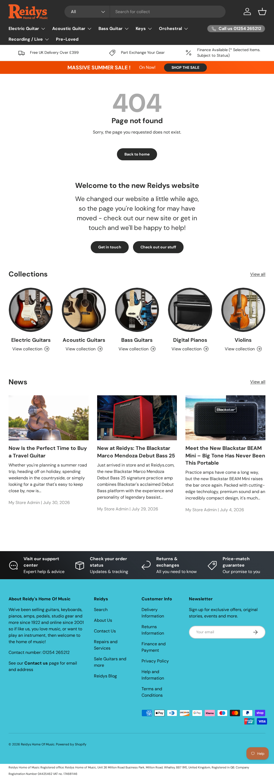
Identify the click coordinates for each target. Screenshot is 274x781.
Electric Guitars (31, 340)
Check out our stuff (158, 247)
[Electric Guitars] (31, 310)
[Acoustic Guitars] (84, 310)
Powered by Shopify (71, 744)
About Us (103, 620)
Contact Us (105, 631)
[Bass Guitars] (137, 310)
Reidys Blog (105, 676)
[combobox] (145, 12)
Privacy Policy (155, 661)
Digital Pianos (190, 340)
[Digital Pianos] (190, 310)
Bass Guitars (137, 340)
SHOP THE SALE (185, 67)
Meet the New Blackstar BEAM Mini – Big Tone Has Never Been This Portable (225, 455)
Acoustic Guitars (84, 340)
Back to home (137, 154)
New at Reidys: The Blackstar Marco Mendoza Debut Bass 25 (136, 452)
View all (257, 274)
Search (101, 609)
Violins (243, 340)
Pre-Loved (67, 39)
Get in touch (109, 247)
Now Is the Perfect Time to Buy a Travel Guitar (48, 452)
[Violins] (243, 310)
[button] (262, 11)
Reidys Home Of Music (38, 744)
